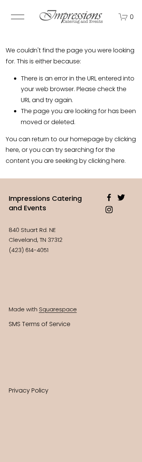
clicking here (106, 160)
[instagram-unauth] (109, 209)
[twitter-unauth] (121, 197)
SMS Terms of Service (39, 324)
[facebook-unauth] (109, 197)
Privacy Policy (28, 390)
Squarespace (58, 309)
